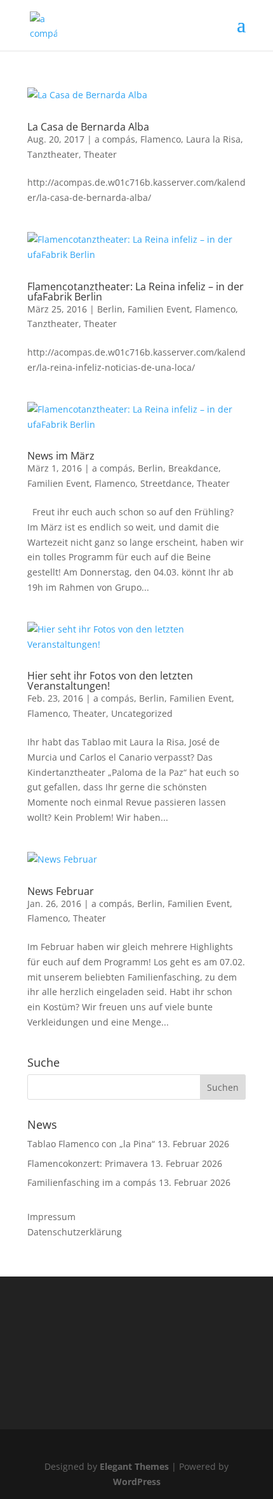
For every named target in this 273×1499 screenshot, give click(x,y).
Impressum (51, 1217)
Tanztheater (53, 154)
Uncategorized (142, 713)
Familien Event (159, 309)
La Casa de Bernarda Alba (88, 127)
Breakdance (193, 468)
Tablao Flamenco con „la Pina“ (91, 1144)
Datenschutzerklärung (74, 1232)
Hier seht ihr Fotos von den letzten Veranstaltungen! (110, 681)
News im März (61, 456)
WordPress (137, 1482)
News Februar (60, 891)
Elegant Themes (134, 1466)
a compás (115, 139)
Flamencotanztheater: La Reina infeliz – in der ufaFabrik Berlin (135, 292)
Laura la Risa (213, 139)
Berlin (110, 309)
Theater (100, 154)
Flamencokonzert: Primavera (87, 1163)
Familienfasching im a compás (91, 1182)
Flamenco (160, 139)
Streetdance (166, 483)
